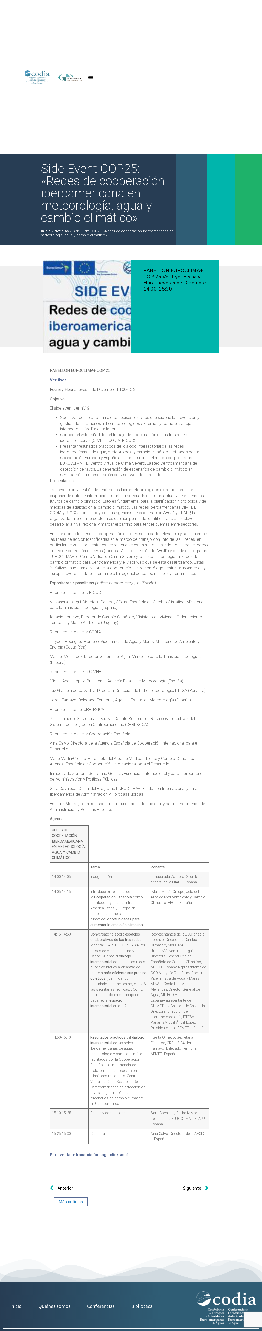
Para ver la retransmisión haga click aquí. (89, 1154)
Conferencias (101, 1306)
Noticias (61, 231)
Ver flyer (58, 380)
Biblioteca (142, 1306)
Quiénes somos (54, 1306)
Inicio (46, 231)
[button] (91, 77)
